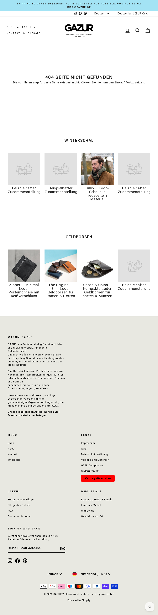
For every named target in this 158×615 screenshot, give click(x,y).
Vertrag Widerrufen (98, 478)
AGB (84, 448)
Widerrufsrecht (90, 471)
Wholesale (32, 33)
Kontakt (13, 33)
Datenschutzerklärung (94, 454)
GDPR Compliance (92, 465)
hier (99, 82)
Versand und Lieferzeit (95, 459)
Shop (11, 27)
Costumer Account (19, 516)
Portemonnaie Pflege (21, 499)
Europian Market (91, 505)
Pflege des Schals (19, 505)
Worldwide (87, 510)
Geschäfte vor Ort (92, 516)
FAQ (10, 510)
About (27, 27)
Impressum (88, 443)
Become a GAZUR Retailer (97, 499)
